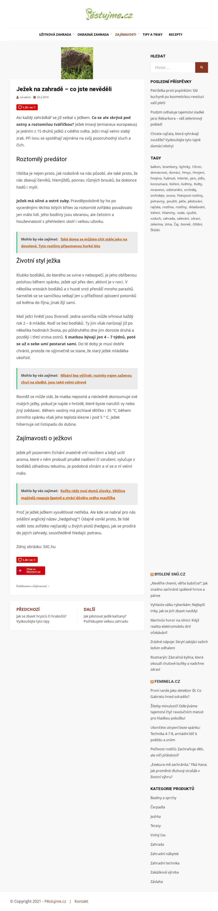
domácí (174, 172)
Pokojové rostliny (190, 195)
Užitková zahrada (55, 34)
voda (180, 213)
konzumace (159, 184)
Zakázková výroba (165, 872)
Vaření (155, 213)
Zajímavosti (125, 34)
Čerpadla (158, 807)
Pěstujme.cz (55, 901)
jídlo (201, 178)
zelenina (157, 224)
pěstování (195, 201)
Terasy (156, 825)
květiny (186, 184)
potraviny (158, 201)
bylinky (184, 167)
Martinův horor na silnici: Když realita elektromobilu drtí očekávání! (175, 626)
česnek (186, 224)
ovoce (170, 195)
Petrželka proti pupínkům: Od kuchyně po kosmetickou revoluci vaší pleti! (177, 96)
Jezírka (156, 816)
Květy (198, 184)
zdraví (195, 218)
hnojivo (156, 178)
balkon (156, 167)
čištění (197, 224)
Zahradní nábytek (165, 853)
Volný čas (158, 835)
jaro (193, 178)
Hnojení (198, 172)
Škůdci (155, 230)
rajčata (155, 207)
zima (168, 224)
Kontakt (81, 901)
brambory (170, 167)
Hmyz (186, 172)
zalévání (183, 218)
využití (191, 213)
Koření (174, 184)
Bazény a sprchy (163, 797)
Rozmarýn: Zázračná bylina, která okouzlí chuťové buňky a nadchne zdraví (177, 663)
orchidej (190, 190)
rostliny (181, 207)
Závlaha (157, 881)
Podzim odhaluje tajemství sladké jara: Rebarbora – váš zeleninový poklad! (177, 118)
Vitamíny (168, 213)
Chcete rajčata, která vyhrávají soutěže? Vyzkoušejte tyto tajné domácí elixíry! (176, 139)
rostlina (168, 207)
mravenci (157, 190)
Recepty (175, 34)
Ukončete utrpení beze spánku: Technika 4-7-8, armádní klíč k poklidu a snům (175, 733)
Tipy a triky (152, 34)
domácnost (159, 172)
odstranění (174, 190)
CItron (196, 167)
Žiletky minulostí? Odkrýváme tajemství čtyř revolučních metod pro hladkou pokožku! (177, 712)
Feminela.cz (167, 681)
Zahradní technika (165, 863)
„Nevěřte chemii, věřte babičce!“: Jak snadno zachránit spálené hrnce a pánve (179, 589)
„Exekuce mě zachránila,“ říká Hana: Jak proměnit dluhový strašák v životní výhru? (179, 770)
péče (182, 201)
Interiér (182, 178)
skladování (197, 207)
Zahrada (157, 844)
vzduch (156, 218)
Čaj (176, 224)
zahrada (169, 218)
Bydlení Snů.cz (170, 574)
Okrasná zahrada (93, 34)
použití (172, 201)
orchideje (157, 195)
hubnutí (169, 178)
